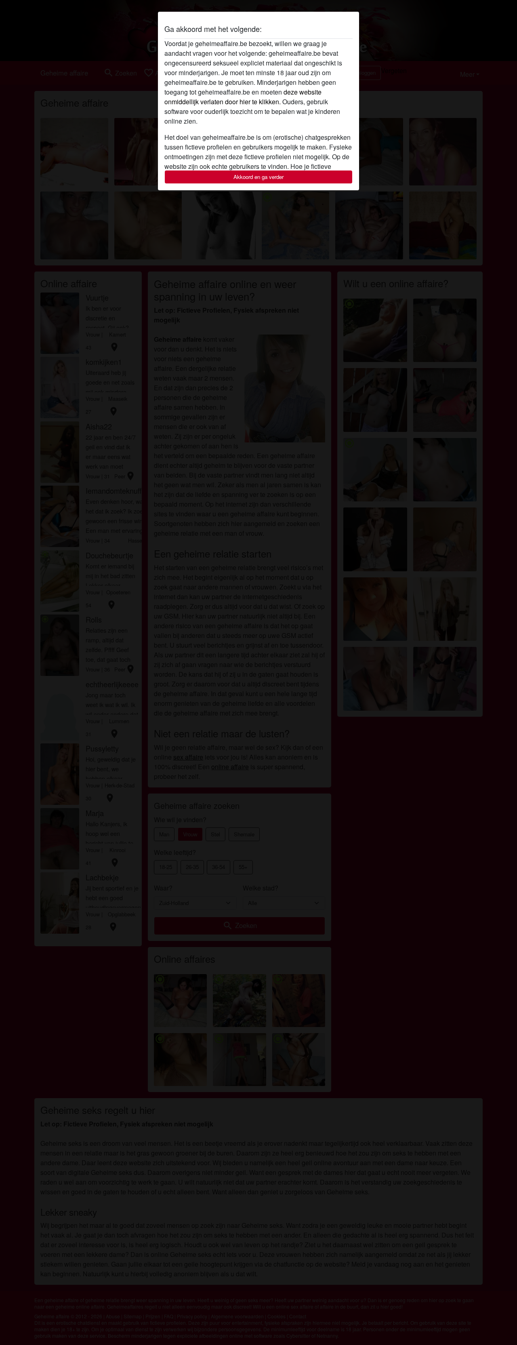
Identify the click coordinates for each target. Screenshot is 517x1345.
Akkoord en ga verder (258, 177)
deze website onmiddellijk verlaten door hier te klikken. (243, 96)
